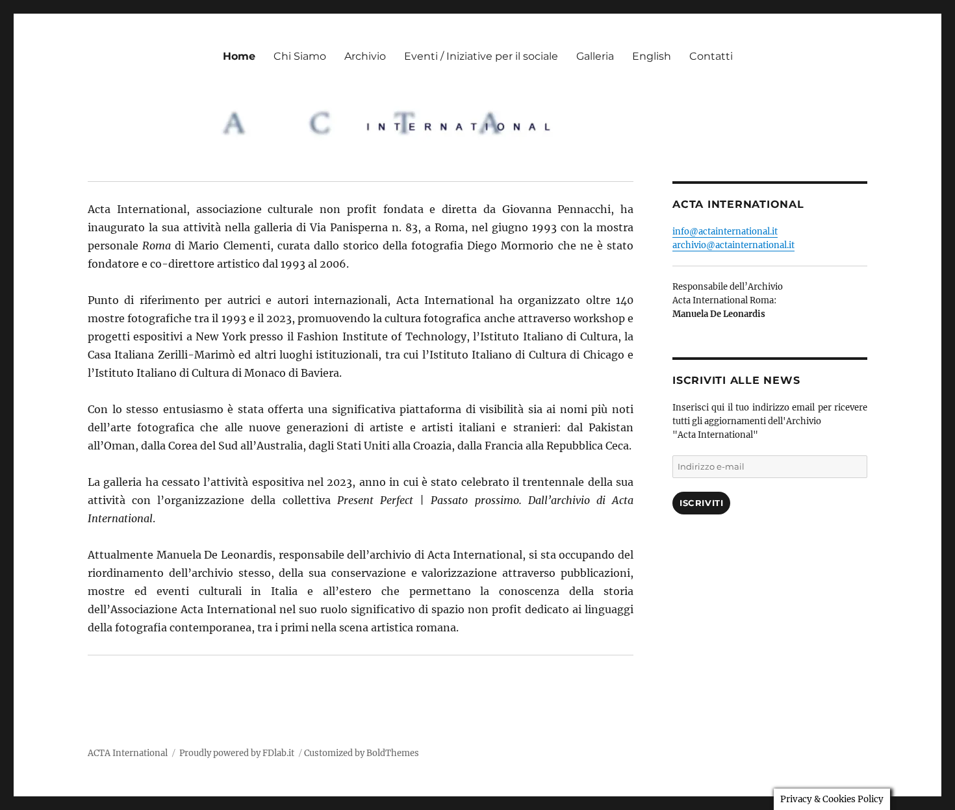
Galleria (595, 56)
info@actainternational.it (725, 231)
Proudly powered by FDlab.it (236, 753)
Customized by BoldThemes (361, 753)
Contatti (711, 56)
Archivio (365, 56)
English (651, 56)
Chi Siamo (300, 56)
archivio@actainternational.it (733, 245)
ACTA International (128, 753)
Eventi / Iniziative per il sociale (481, 56)
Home (239, 56)
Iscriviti (701, 503)
